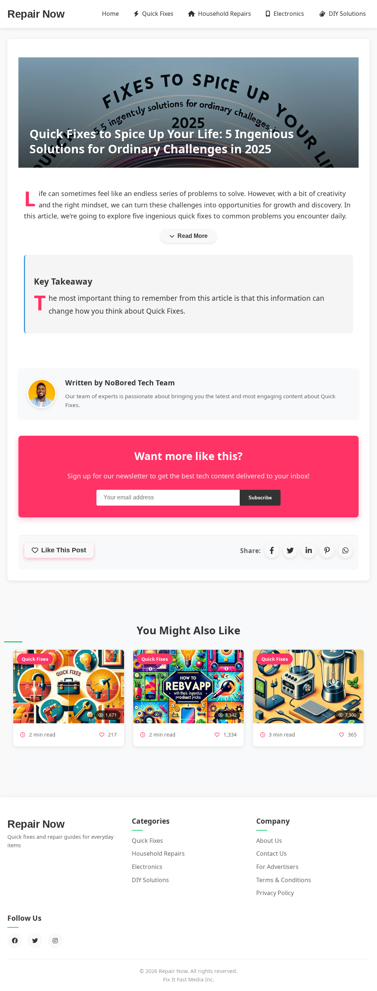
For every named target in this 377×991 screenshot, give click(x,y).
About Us (269, 841)
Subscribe (260, 497)
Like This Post (63, 550)
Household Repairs (224, 14)
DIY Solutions (346, 14)
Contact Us (271, 853)
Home (110, 14)
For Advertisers (277, 867)
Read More (192, 236)
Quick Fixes (157, 14)
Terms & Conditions (283, 880)
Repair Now (35, 14)
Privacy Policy (275, 893)
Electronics (288, 14)
